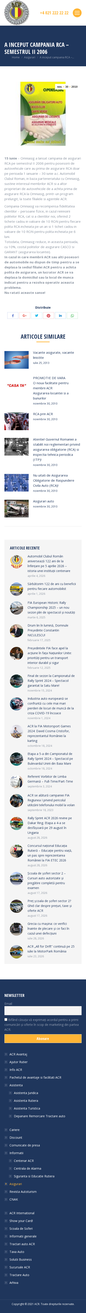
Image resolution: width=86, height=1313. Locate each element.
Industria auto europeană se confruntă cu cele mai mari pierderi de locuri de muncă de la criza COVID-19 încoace (51, 705)
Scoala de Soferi (21, 1228)
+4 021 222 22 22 (54, 13)
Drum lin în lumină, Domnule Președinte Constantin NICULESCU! (48, 630)
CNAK (13, 1199)
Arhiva (13, 1283)
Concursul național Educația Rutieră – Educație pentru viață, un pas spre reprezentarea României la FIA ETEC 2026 (50, 853)
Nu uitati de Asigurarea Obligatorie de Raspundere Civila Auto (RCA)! (53, 480)
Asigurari (29, 57)
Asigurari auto (43, 501)
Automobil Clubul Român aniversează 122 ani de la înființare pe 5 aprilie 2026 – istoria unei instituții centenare (49, 563)
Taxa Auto (16, 1252)
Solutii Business (20, 1259)
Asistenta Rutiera (26, 1100)
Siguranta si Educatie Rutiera (34, 1176)
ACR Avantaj (18, 1054)
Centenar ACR (24, 1161)
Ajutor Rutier (18, 1062)
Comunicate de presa (24, 1145)
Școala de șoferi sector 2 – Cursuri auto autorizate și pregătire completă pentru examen (47, 880)
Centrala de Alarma (27, 1168)
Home (16, 57)
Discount (15, 1137)
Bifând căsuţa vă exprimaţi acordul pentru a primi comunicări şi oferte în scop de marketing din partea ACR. (41, 1025)
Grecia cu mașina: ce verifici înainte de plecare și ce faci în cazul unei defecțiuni (48, 928)
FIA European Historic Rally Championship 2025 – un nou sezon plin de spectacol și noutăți (51, 607)
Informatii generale (23, 1236)
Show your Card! (21, 1221)
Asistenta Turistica (27, 1108)
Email (8, 1003)
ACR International (21, 1213)
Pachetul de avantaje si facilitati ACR (35, 1077)
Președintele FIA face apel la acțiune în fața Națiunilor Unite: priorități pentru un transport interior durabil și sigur (50, 655)
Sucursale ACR (19, 1267)
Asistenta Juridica (26, 1093)
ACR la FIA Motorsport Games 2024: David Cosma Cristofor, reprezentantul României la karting (49, 733)
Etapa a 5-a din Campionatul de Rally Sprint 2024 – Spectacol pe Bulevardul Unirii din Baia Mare (50, 759)
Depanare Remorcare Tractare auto (39, 1116)
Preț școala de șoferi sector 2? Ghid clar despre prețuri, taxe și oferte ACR (50, 906)
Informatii (16, 1153)
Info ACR (15, 1070)
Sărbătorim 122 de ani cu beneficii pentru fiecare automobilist (52, 586)
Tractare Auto (19, 1275)
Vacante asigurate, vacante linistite (53, 355)
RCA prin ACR (43, 414)
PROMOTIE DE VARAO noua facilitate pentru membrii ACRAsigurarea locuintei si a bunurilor (51, 388)
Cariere (14, 1130)
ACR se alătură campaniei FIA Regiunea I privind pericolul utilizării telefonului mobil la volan (51, 800)
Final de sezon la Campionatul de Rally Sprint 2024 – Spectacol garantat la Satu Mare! (51, 681)
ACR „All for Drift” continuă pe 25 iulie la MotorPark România (51, 948)
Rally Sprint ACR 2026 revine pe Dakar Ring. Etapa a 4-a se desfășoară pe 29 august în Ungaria (50, 825)
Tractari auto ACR (22, 1244)
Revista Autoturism (23, 1191)
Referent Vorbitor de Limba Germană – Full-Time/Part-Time (50, 778)
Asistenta (16, 1085)
